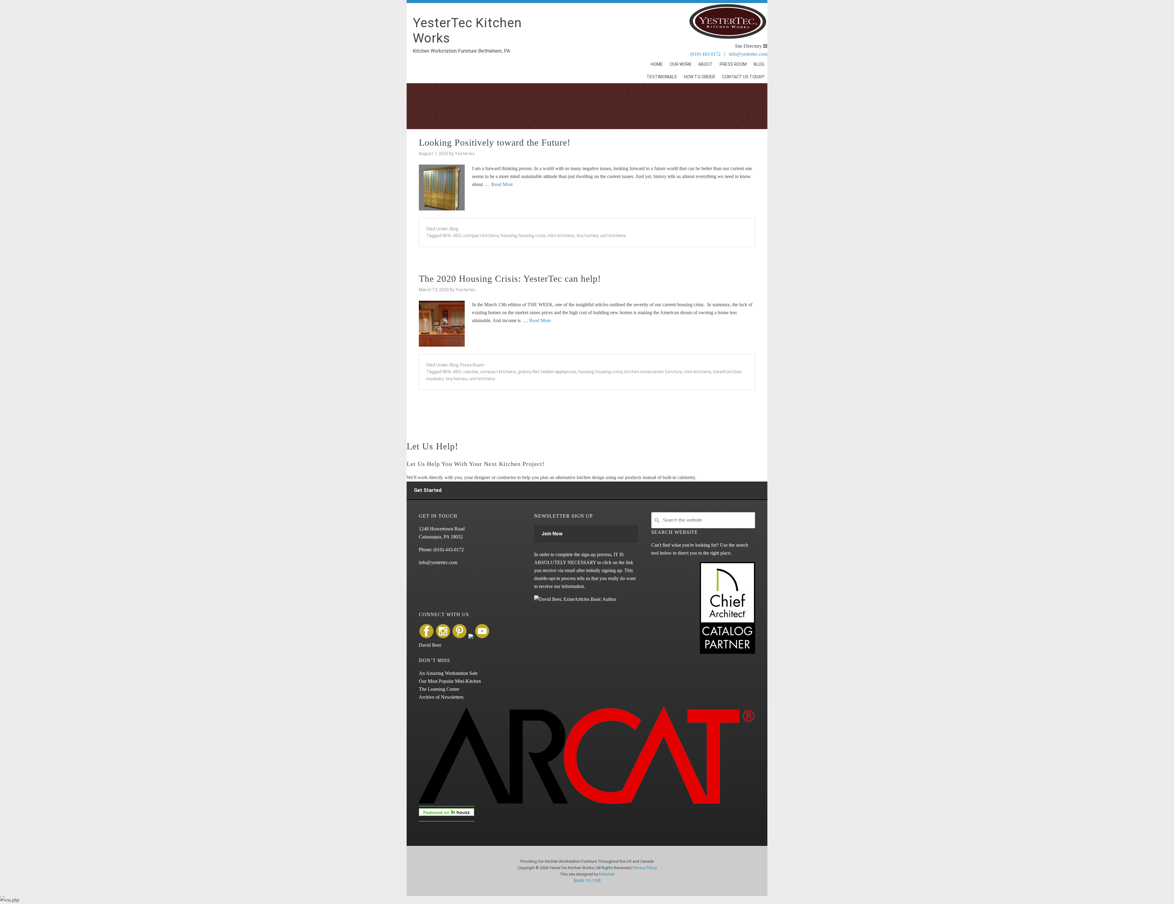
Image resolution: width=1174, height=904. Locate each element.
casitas (470, 371)
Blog (454, 228)
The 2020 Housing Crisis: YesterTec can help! (510, 278)
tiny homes (587, 235)
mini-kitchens (561, 235)
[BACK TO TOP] (587, 880)
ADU (457, 235)
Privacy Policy (645, 867)
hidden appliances (558, 371)
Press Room (472, 365)
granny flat (528, 371)
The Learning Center (439, 689)
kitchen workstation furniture (653, 371)
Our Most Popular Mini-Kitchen (450, 681)
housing (509, 235)
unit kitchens (613, 235)
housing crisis (532, 235)
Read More (502, 184)
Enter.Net (607, 874)
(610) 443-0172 (705, 54)
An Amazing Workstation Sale (448, 673)
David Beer (430, 645)
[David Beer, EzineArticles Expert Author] (575, 599)
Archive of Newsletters (441, 697)
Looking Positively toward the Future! (494, 142)
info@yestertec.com (748, 54)
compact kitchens (481, 235)
